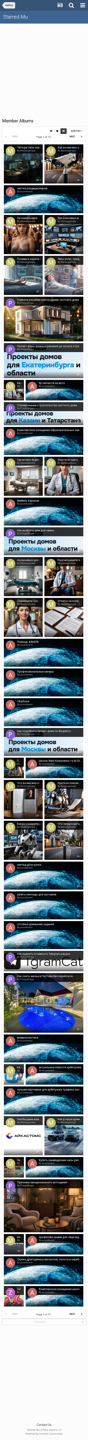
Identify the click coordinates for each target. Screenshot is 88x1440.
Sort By (76, 131)
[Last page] (81, 136)
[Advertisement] (44, 70)
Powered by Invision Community (44, 1433)
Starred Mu (15, 17)
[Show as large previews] (57, 131)
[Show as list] (51, 131)
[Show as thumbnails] (63, 131)
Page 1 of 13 (44, 137)
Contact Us (44, 1425)
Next (72, 136)
